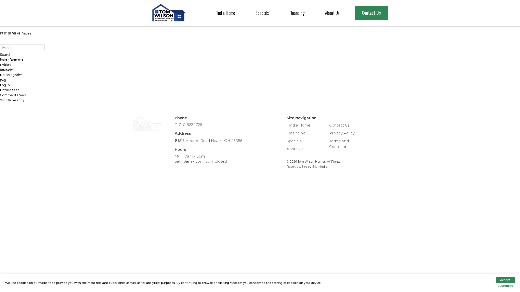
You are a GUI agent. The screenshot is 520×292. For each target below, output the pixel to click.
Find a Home (225, 13)
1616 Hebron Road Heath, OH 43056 (210, 140)
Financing (297, 13)
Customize (505, 286)
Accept (505, 280)
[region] (260, 283)
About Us (332, 13)
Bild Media (319, 167)
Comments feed (13, 95)
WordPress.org (12, 100)
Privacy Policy (342, 133)
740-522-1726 (190, 124)
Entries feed (10, 90)
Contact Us (371, 12)
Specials (262, 13)
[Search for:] (260, 48)
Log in (5, 85)
